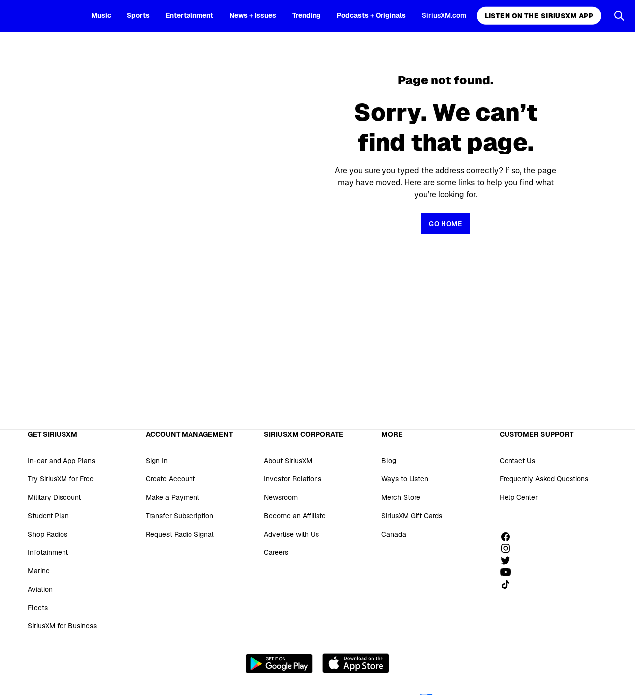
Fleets (38, 607)
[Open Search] (619, 16)
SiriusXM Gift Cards (411, 515)
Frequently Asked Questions (544, 478)
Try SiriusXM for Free (61, 478)
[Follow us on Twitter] (509, 560)
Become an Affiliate (295, 515)
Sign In (157, 460)
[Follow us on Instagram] (509, 548)
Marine (39, 570)
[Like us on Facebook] (509, 536)
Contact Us (517, 460)
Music (101, 15)
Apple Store (355, 663)
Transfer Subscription (179, 515)
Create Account (170, 478)
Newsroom (281, 497)
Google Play (279, 663)
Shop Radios (47, 534)
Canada (393, 534)
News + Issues (252, 15)
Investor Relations (292, 478)
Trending (306, 15)
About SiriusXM (288, 460)
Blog (388, 460)
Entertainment (189, 15)
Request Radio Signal (180, 534)
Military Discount (54, 497)
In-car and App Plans (61, 460)
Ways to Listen (404, 478)
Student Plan (48, 515)
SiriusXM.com (444, 15)
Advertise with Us (291, 534)
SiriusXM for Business (62, 625)
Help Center (519, 497)
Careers (276, 552)
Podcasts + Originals (371, 15)
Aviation (40, 589)
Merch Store (400, 497)
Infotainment (48, 552)
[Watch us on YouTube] (509, 572)
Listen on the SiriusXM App (539, 15)
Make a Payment (172, 497)
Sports (138, 15)
